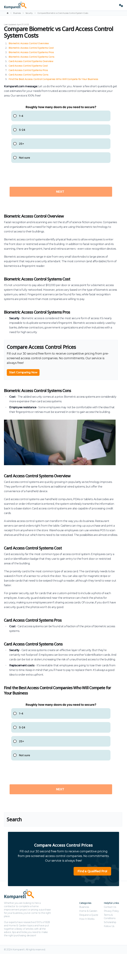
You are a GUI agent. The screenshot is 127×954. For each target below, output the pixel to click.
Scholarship (110, 922)
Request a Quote (88, 914)
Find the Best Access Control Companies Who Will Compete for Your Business (53, 79)
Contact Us (110, 906)
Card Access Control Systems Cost (28, 65)
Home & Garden (88, 910)
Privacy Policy (111, 910)
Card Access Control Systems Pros (28, 70)
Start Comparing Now (23, 372)
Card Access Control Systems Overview (31, 61)
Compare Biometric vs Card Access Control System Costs (62, 13)
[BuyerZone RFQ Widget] (60, 153)
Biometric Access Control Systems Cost (31, 47)
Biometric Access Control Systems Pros (31, 52)
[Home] (8, 13)
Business (17, 13)
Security (29, 13)
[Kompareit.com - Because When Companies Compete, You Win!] (60, 5)
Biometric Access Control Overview (29, 43)
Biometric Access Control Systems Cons (31, 56)
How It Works (86, 918)
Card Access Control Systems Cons (28, 74)
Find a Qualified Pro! (92, 871)
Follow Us (109, 926)
